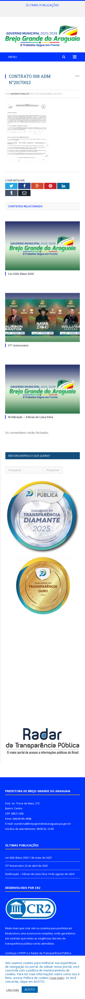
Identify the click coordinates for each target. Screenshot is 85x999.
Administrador (20, 93)
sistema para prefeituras (56, 928)
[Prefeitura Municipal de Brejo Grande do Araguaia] (42, 35)
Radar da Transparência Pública (51, 953)
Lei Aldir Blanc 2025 (21, 274)
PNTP (22, 953)
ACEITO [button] (30, 989)
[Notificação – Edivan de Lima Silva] (42, 389)
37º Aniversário (42, 9)
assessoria (34, 933)
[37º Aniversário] (42, 317)
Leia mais (57, 978)
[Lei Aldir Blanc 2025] (42, 245)
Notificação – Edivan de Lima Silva (30, 417)
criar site (30, 928)
